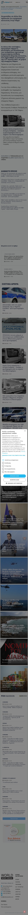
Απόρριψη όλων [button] (14, 479)
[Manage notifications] (24, 911)
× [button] (24, 430)
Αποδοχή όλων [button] (14, 476)
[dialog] (14, 457)
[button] (14, 456)
